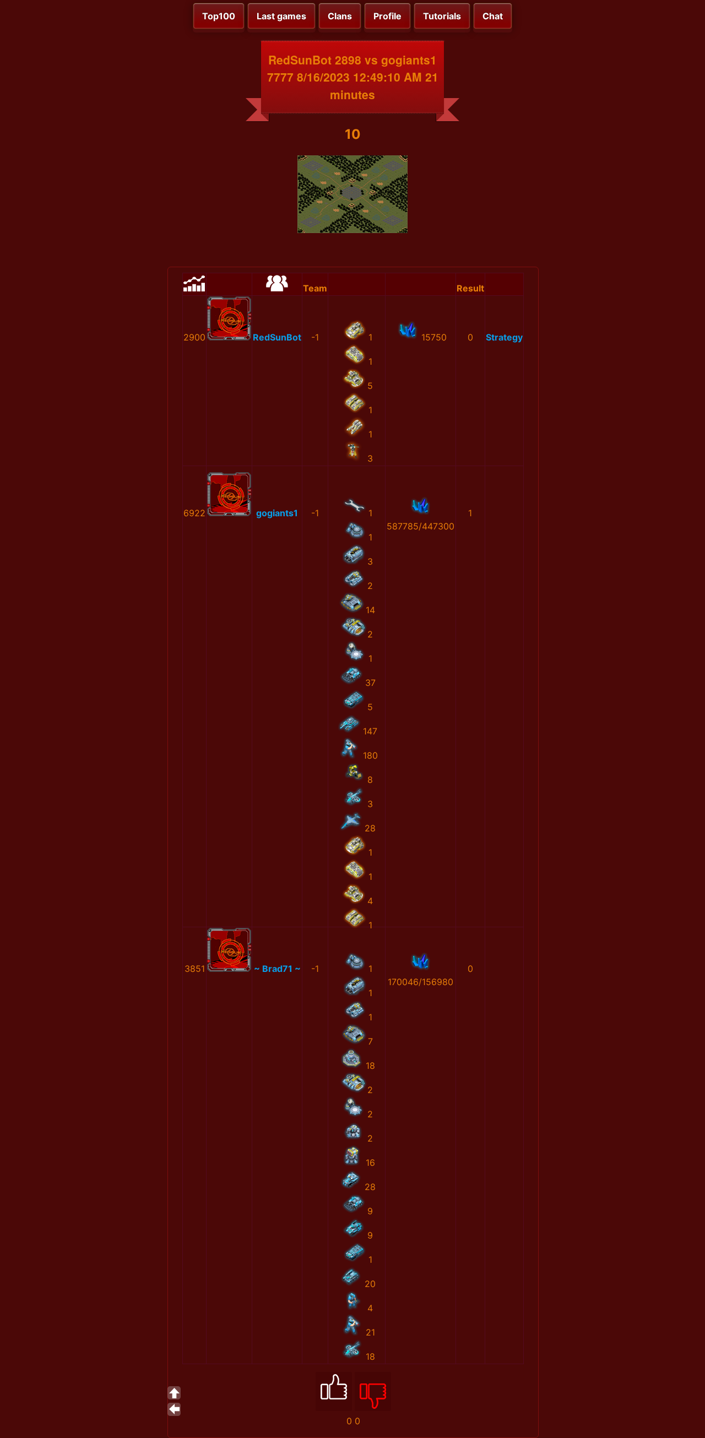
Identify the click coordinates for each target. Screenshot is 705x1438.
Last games (281, 15)
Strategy (504, 337)
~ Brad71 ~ (277, 968)
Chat (492, 15)
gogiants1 (277, 512)
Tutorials (442, 15)
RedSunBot (277, 337)
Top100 (218, 15)
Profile (387, 15)
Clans (340, 15)
